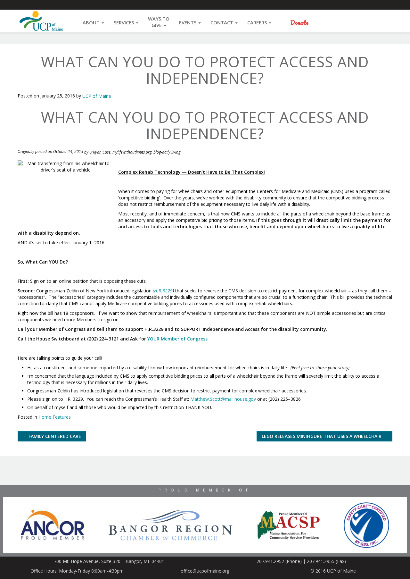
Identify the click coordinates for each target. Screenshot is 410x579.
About (92, 22)
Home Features (54, 417)
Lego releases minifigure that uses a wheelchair (324, 436)
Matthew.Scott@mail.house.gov (223, 399)
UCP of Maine (96, 96)
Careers (257, 22)
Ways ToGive (158, 21)
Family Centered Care (52, 436)
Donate (299, 22)
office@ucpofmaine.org (205, 571)
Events (188, 22)
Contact (222, 22)
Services (124, 22)
